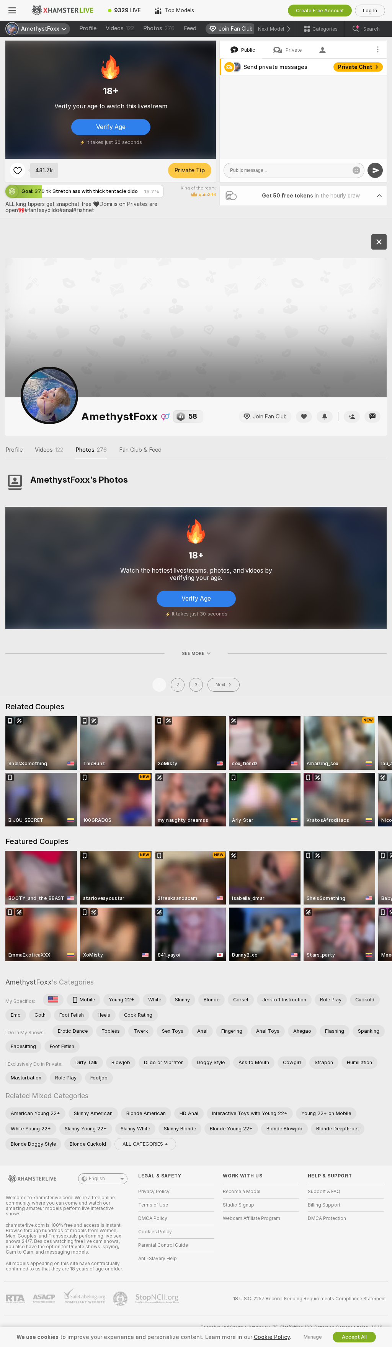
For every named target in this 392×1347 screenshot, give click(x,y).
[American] (53, 1000)
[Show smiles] (356, 170)
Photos (159, 28)
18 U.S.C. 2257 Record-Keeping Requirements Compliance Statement (309, 1298)
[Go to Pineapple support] (121, 1298)
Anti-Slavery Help (157, 1258)
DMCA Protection (327, 1218)
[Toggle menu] (12, 10)
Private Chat (355, 67)
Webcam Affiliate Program (251, 1218)
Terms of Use (153, 1205)
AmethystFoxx (28, 982)
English (97, 1178)
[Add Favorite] (17, 170)
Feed (190, 28)
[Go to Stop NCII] (157, 1298)
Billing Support (324, 1205)
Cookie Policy (272, 1337)
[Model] (379, 242)
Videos (120, 28)
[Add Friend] (352, 417)
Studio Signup (238, 1205)
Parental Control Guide (163, 1245)
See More (193, 653)
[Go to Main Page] (62, 10)
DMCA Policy (152, 1218)
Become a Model (241, 1191)
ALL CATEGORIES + (145, 1144)
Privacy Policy (154, 1191)
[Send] (375, 170)
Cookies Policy (155, 1231)
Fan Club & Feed (140, 449)
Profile (87, 28)
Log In (370, 10)
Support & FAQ (324, 1191)
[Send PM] (372, 417)
